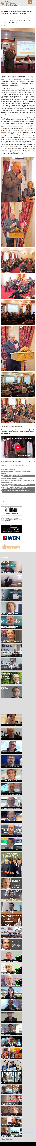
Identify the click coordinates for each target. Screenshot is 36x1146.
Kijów (29, 471)
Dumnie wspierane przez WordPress (9, 1144)
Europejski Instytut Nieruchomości (11, 471)
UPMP (10, 482)
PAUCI (20, 478)
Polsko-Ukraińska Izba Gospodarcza (12, 480)
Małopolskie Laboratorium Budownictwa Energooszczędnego (13, 476)
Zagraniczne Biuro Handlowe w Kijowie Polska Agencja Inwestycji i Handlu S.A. (16, 485)
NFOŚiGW (10, 478)
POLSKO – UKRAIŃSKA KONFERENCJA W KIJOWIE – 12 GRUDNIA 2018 (16, 21)
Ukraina (4, 482)
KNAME (4, 473)
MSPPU (3, 478)
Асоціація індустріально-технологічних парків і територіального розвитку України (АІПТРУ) (15, 488)
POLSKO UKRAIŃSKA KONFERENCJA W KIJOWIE (14, 465)
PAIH (16, 478)
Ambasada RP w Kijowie (8, 469)
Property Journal (28, 480)
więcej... (3, 501)
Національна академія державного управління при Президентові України (15, 491)
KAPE (24, 471)
